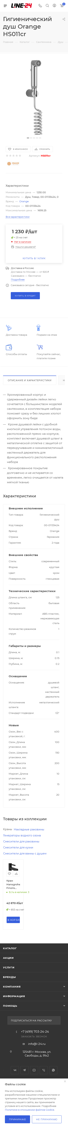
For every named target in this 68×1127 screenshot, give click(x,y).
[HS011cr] (34, 97)
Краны (7, 829)
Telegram (24, 1070)
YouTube (34, 1070)
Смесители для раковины (21, 841)
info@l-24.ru (37, 1044)
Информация (14, 996)
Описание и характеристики (30, 380)
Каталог (10, 948)
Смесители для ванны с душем (24, 853)
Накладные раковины (29, 829)
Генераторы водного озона (22, 835)
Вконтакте (15, 1070)
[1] (6, 155)
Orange (24, 201)
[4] (16, 155)
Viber (44, 1070)
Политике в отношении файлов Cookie (29, 1109)
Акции (8, 957)
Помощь (10, 1005)
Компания (12, 986)
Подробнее (18, 279)
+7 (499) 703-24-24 (35, 1031)
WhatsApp (53, 1070)
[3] (13, 155)
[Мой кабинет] (54, 6)
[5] (19, 155)
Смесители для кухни (18, 847)
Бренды (9, 977)
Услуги (9, 967)
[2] (10, 155)
